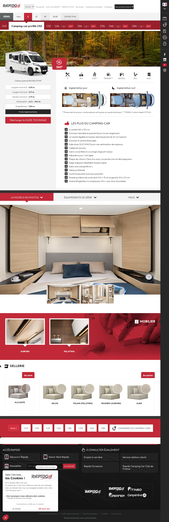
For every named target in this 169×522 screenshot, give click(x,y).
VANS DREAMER (117, 495)
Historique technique (48, 513)
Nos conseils (80, 7)
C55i (102, 26)
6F (36, 16)
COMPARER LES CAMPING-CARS (134, 428)
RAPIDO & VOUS (68, 7)
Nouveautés (40, 7)
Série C (13, 428)
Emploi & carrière (93, 457)
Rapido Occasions (93, 466)
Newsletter (15, 465)
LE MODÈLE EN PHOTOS (25, 197)
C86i (141, 26)
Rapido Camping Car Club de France (138, 467)
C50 (37, 428)
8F (45, 16)
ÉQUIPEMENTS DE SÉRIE (78, 197)
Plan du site (116, 513)
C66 (64, 26)
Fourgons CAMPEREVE (137, 495)
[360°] (28, 64)
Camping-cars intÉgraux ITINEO (135, 489)
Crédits (104, 513)
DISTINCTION (70, 16)
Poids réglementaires (28, 112)
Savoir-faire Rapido (59, 456)
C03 (4, 26)
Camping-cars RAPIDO (117, 488)
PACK (131, 197)
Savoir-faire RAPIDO (53, 7)
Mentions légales (90, 513)
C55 (49, 26)
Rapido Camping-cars (12, 6)
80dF (55, 16)
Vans (19, 16)
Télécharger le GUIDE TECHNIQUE (28, 120)
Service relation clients (135, 457)
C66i (118, 26)
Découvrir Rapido (19, 456)
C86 (86, 26)
